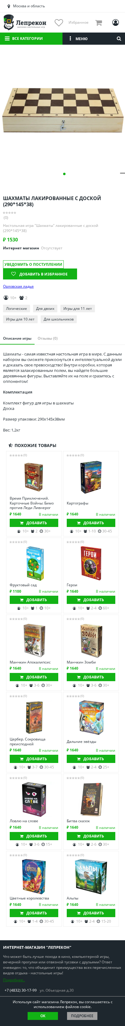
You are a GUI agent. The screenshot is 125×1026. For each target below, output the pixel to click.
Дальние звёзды (81, 741)
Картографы (77, 503)
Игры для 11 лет (77, 308)
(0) (6, 217)
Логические (16, 308)
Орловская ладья (18, 286)
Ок (43, 1015)
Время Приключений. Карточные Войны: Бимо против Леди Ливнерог (32, 503)
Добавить (36, 522)
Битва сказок (78, 821)
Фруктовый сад (23, 585)
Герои (72, 585)
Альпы (72, 898)
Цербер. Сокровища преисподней (28, 741)
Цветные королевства (29, 898)
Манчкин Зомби (81, 662)
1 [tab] (64, 174)
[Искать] (119, 39)
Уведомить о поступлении (33, 264)
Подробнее (82, 1015)
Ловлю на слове (24, 821)
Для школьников (59, 319)
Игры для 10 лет (20, 319)
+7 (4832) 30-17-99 (21, 990)
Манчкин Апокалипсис (30, 662)
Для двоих (45, 308)
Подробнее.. (14, 980)
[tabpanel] (62, 111)
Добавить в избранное (43, 274)
